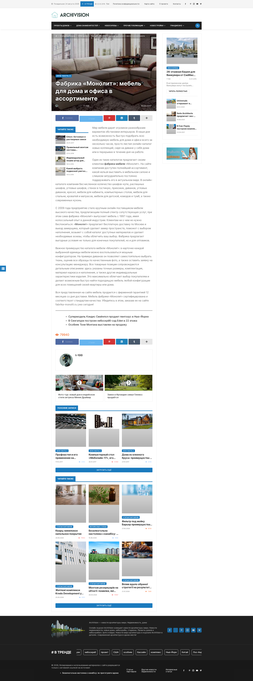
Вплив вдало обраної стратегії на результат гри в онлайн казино (136, 586)
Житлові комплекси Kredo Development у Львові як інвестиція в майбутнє (69, 592)
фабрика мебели (114, 163)
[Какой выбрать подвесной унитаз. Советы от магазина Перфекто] (60, 171)
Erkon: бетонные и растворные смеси (76, 138)
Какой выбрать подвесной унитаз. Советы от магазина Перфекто (77, 170)
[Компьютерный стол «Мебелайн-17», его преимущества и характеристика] (104, 430)
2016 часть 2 (83, 36)
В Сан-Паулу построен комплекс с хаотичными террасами (187, 127)
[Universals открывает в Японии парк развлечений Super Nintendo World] (171, 104)
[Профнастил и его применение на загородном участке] (70, 430)
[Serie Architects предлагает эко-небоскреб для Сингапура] (171, 116)
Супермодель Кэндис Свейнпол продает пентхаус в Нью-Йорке (108, 316)
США (107, 652)
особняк (119, 652)
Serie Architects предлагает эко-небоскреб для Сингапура (185, 115)
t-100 (79, 355)
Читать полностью (178, 91)
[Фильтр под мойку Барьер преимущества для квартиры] (137, 499)
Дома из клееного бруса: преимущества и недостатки (136, 456)
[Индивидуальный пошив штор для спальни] (60, 161)
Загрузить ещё (103, 470)
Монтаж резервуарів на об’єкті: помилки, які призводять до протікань (103, 589)
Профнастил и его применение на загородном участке (68, 456)
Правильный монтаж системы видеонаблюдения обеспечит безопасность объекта (77, 148)
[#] (185, 4)
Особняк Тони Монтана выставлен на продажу (97, 324)
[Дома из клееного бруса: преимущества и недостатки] (137, 430)
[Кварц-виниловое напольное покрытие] (70, 504)
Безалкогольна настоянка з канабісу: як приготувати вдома (104, 532)
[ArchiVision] (70, 15)
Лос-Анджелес (193, 652)
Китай (177, 652)
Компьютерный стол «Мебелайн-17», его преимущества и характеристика (101, 456)
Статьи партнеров (67, 36)
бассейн (133, 652)
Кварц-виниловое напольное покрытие (68, 532)
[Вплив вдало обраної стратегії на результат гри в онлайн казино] (137, 559)
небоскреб (82, 652)
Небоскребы (173, 68)
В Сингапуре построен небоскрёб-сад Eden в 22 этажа (102, 320)
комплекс (148, 652)
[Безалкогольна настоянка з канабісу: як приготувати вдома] (104, 504)
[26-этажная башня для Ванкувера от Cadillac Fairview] (182, 51)
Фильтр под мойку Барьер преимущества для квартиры (136, 523)
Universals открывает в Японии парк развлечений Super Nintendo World (187, 102)
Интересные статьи (98, 526)
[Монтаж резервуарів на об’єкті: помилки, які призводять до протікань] (104, 561)
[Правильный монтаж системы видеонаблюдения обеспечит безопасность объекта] (60, 150)
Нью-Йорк (163, 652)
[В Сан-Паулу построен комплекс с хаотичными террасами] (171, 129)
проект (96, 652)
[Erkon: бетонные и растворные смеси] (60, 140)
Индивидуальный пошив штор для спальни (75, 159)
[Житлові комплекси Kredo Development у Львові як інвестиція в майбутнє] (70, 562)
